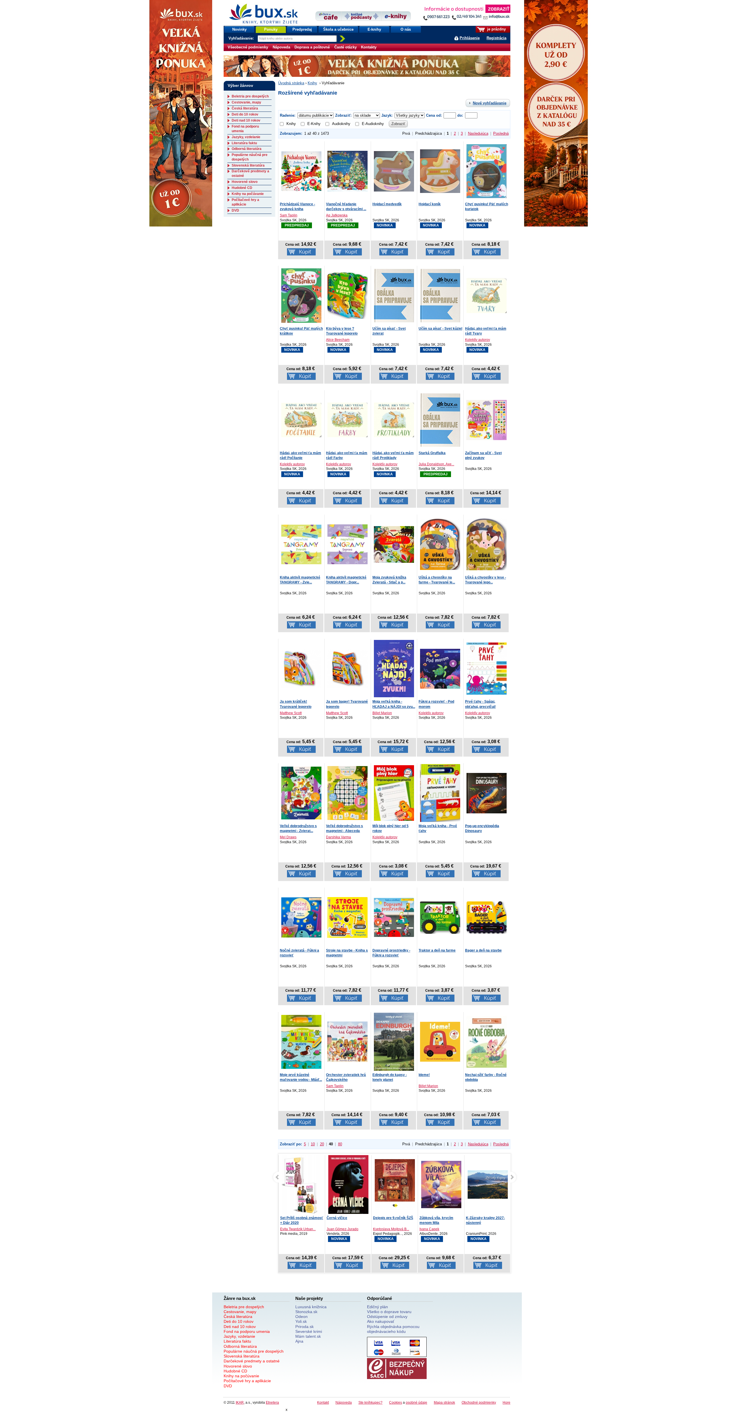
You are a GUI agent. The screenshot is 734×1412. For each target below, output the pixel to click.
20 (322, 1144)
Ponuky (271, 29)
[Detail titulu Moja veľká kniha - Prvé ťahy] (440, 792)
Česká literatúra (245, 108)
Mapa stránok (444, 1402)
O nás (406, 29)
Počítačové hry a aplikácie (245, 202)
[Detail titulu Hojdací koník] (440, 170)
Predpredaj (302, 29)
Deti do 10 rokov (245, 114)
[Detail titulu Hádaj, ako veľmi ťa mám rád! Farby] (347, 419)
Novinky (239, 29)
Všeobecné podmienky (248, 47)
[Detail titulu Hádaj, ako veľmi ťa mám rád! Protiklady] (394, 419)
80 (340, 1144)
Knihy (312, 83)
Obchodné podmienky (479, 1402)
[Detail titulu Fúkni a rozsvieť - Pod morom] (440, 668)
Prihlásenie (470, 38)
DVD (235, 210)
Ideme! (424, 1075)
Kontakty (368, 47)
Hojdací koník (430, 204)
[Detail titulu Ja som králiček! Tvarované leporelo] (301, 668)
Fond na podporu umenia (247, 1331)
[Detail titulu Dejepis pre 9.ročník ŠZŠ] (348, 1184)
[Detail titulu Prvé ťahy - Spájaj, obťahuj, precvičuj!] (486, 668)
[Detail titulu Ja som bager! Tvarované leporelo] (347, 668)
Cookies (395, 1402)
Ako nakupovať (380, 1321)
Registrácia (496, 38)
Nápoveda (281, 47)
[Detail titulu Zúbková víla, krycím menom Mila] (394, 1184)
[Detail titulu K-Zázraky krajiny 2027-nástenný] (441, 1184)
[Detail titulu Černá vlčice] (301, 1185)
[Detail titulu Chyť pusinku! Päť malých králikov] (301, 295)
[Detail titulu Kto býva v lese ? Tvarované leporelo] (347, 295)
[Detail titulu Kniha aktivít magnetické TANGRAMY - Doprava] (347, 544)
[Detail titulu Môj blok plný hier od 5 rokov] (394, 792)
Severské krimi (308, 1331)
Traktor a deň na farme (437, 950)
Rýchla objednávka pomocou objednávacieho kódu (393, 1329)
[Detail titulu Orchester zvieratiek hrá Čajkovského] (347, 1041)
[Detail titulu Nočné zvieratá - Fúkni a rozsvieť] (301, 917)
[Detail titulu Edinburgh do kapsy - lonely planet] (394, 1041)
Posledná (501, 133)
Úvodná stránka (291, 83)
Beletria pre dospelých (250, 96)
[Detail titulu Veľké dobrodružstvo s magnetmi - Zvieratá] (301, 792)
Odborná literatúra (246, 149)
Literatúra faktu (244, 143)
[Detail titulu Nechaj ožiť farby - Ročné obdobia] (486, 1041)
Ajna (299, 1341)
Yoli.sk (301, 1321)
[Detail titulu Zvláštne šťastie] (487, 1187)
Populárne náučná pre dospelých (254, 1351)
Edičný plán (377, 1306)
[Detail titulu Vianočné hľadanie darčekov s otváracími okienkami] (347, 170)
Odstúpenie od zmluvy (387, 1316)
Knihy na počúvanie (248, 194)
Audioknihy (341, 124)
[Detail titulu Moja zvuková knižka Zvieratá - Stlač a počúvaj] (394, 544)
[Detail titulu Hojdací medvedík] (394, 170)
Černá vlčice (290, 1218)
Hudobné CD (242, 188)
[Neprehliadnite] (466, 14)
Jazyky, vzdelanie (246, 137)
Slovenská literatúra (248, 165)
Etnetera (272, 1402)
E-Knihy (314, 124)
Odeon (301, 1316)
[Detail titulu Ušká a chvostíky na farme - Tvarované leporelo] (440, 544)
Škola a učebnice (338, 29)
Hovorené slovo (244, 182)
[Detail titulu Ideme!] (440, 1041)
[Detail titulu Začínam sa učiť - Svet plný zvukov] (486, 419)
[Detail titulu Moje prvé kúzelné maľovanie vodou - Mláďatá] (301, 1041)
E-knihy (374, 29)
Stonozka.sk (306, 1311)
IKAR (240, 1402)
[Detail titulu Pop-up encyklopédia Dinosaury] (486, 792)
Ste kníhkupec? (370, 1402)
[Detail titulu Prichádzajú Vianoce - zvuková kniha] (301, 170)
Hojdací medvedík (387, 204)
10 (313, 1144)
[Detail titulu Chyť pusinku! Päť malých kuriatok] (486, 170)
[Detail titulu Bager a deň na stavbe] (486, 917)
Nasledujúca (478, 133)
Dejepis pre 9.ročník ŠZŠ (347, 1218)
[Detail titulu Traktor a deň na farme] (440, 917)
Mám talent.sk (308, 1336)
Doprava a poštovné (312, 47)
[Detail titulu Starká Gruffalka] (440, 419)
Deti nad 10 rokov (246, 120)
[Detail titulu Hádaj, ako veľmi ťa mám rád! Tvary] (486, 295)
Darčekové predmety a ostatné (252, 1361)
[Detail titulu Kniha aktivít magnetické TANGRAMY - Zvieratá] (301, 544)
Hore (506, 1402)
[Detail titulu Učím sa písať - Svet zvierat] (394, 295)
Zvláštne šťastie (479, 1218)
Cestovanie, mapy (246, 102)
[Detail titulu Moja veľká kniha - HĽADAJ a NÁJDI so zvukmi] (394, 668)
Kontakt (323, 1402)
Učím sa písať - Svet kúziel (440, 329)
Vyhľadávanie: (242, 38)
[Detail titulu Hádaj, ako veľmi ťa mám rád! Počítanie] (301, 419)
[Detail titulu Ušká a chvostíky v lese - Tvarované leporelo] (486, 544)
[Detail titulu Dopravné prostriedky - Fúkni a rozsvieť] (394, 917)
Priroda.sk (304, 1326)
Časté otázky (345, 47)
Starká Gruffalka (432, 453)
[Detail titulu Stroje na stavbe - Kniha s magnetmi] (347, 917)
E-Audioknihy (373, 124)
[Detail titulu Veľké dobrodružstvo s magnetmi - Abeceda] (347, 792)
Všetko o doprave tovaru (389, 1311)
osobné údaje (416, 1402)
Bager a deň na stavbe (483, 950)
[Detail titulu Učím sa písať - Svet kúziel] (440, 295)
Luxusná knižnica (311, 1306)
